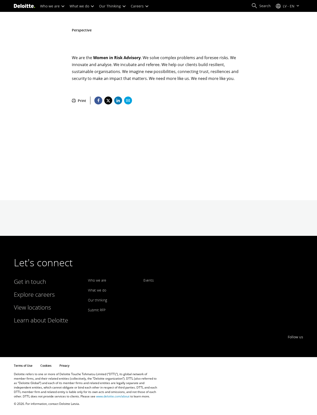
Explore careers (34, 294)
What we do (80, 6)
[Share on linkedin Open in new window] (118, 100)
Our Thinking (110, 6)
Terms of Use (23, 366)
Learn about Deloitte (41, 320)
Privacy (64, 366)
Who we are (50, 6)
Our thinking (97, 300)
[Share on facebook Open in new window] (98, 100)
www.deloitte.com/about (113, 396)
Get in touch (30, 281)
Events (148, 280)
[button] (261, 5)
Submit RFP (97, 310)
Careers (138, 6)
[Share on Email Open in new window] (128, 100)
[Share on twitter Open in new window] (108, 100)
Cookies (46, 366)
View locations (32, 307)
